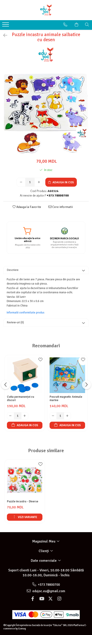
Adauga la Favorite (28, 207)
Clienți (44, 551)
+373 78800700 (48, 585)
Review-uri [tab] (15, 322)
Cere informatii (62, 207)
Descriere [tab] (13, 270)
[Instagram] (59, 599)
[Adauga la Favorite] (40, 360)
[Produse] (6, 25)
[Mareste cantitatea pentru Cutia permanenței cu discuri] (24, 415)
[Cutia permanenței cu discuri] (24, 375)
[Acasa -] (46, 10)
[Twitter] (50, 599)
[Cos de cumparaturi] (76, 24)
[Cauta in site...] (87, 24)
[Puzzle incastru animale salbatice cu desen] (46, 113)
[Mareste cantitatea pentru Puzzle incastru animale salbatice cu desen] (38, 182)
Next (85, 117)
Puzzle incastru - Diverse (22, 501)
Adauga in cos (63, 182)
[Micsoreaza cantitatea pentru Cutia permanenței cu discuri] (10, 415)
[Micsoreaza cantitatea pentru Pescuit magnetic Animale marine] (53, 415)
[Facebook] (32, 599)
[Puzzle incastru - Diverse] (24, 480)
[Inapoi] (3, 35)
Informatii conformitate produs (25, 312)
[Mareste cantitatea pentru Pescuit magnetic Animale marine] (67, 415)
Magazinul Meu (44, 541)
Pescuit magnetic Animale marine (66, 398)
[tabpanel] (46, 113)
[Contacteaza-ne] (65, 24)
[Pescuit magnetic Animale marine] (67, 375)
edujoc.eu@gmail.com (48, 591)
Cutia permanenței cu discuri (20, 398)
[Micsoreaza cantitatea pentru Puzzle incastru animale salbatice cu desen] (21, 182)
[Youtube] (41, 599)
